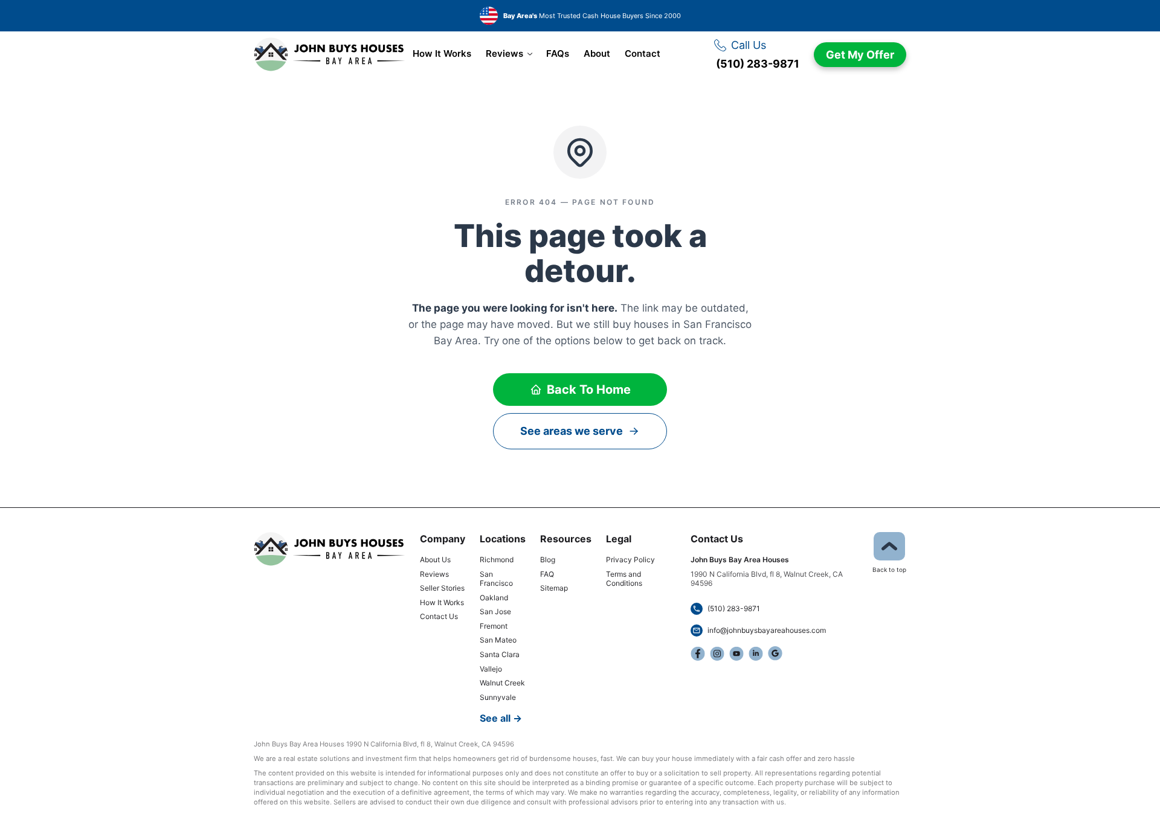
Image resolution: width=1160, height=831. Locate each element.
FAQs (557, 53)
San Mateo (498, 639)
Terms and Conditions (624, 579)
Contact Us (439, 616)
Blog (547, 559)
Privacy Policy (630, 559)
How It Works (442, 53)
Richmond (497, 559)
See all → (501, 718)
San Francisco (496, 579)
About (597, 53)
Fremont (493, 625)
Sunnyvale (498, 697)
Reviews (504, 53)
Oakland (494, 597)
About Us (435, 559)
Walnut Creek (502, 682)
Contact (642, 53)
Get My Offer (860, 54)
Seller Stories (442, 587)
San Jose (495, 611)
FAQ (547, 574)
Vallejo (491, 668)
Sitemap (554, 587)
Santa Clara (500, 654)
